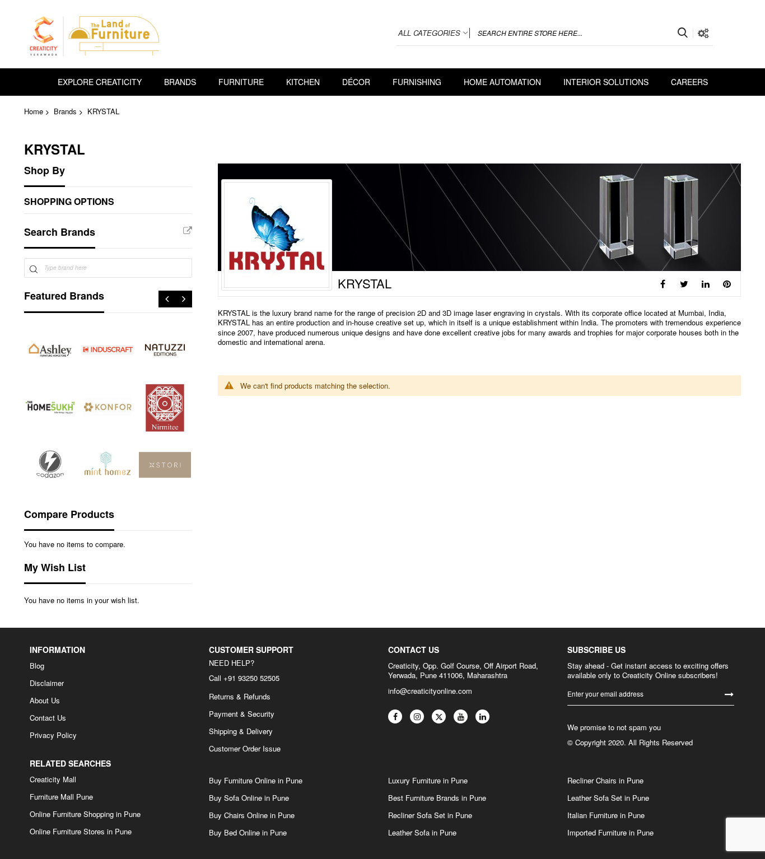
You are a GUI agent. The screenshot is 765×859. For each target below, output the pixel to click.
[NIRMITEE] (165, 407)
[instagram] (417, 716)
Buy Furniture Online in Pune (255, 781)
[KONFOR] (108, 407)
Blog (37, 666)
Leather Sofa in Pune (422, 833)
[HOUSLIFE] (50, 465)
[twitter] (439, 716)
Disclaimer (47, 683)
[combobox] (581, 33)
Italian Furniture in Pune (606, 815)
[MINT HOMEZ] (108, 465)
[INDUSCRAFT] (108, 350)
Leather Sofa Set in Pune (608, 798)
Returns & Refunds (239, 697)
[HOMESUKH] (50, 407)
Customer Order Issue (245, 749)
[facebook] (395, 716)
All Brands (187, 230)
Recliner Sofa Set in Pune (430, 815)
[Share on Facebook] (663, 284)
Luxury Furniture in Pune (428, 781)
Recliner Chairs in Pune (605, 781)
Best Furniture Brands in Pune (437, 798)
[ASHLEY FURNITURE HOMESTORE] (50, 350)
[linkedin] (482, 716)
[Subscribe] (729, 693)
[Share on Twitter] (684, 284)
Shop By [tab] (44, 171)
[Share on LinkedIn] (705, 284)
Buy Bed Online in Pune (248, 833)
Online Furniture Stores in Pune (81, 832)
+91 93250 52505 (251, 678)
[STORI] (165, 465)
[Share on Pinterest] (727, 284)
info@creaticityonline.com (430, 690)
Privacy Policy (53, 735)
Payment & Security (241, 714)
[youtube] (461, 716)
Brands (65, 111)
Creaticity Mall (53, 779)
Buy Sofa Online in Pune (249, 798)
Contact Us (48, 718)
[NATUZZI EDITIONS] (165, 350)
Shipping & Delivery (241, 731)
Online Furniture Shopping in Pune (85, 814)
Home (33, 111)
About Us (45, 700)
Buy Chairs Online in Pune (252, 815)
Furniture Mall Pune (61, 797)
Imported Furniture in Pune (610, 833)
